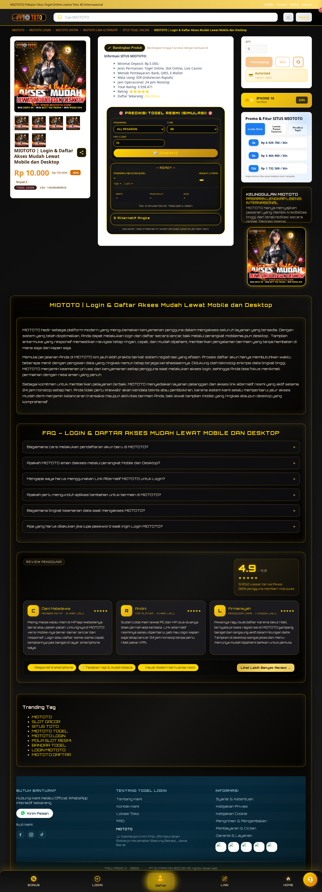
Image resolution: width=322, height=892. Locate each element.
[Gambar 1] (21, 123)
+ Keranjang (259, 62)
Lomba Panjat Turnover (276, 129)
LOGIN (268, 4)
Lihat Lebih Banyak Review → (266, 667)
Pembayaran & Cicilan (236, 828)
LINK (225, 885)
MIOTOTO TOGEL (50, 731)
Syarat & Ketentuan (234, 799)
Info (302, 100)
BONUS (34, 885)
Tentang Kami (129, 799)
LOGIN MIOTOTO (49, 749)
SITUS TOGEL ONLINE (136, 30)
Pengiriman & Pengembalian (241, 821)
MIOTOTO (18, 30)
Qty (248, 41)
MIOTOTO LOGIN (40, 30)
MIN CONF (120, 136)
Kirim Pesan (38, 813)
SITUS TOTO (45, 726)
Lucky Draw (255, 129)
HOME (288, 885)
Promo (282, 4)
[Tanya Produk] (298, 62)
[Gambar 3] (56, 123)
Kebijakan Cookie (231, 814)
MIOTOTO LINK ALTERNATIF (100, 30)
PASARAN (120, 122)
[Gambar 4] (73, 123)
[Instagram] (31, 835)
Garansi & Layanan (234, 836)
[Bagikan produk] (81, 152)
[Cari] (60, 17)
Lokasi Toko (127, 814)
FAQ (120, 821)
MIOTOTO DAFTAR (67, 30)
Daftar (294, 4)
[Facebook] (20, 835)
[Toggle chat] (310, 879)
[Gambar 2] (38, 123)
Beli (283, 62)
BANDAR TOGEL (49, 745)
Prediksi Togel (298, 129)
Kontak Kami (127, 806)
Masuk (307, 4)
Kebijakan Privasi (232, 806)
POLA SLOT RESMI (51, 740)
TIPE (170, 122)
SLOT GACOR (46, 721)
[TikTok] (42, 835)
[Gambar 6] (38, 140)
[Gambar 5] (21, 140)
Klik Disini (152, 96)
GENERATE (165, 153)
